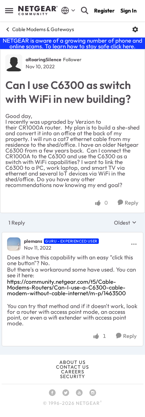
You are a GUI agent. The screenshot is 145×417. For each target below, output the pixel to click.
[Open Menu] (135, 29)
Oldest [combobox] (125, 222)
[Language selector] (68, 10)
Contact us (72, 367)
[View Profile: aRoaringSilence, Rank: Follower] (13, 62)
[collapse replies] (72, 235)
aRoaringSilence (43, 59)
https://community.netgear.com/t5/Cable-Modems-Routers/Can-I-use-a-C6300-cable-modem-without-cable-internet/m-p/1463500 (66, 287)
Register (104, 10)
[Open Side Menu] (9, 10)
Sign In (128, 10)
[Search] (85, 10)
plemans (33, 241)
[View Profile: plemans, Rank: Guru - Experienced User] (14, 244)
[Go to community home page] (38, 10)
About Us (72, 362)
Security (72, 376)
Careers (72, 372)
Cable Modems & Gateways (43, 29)
